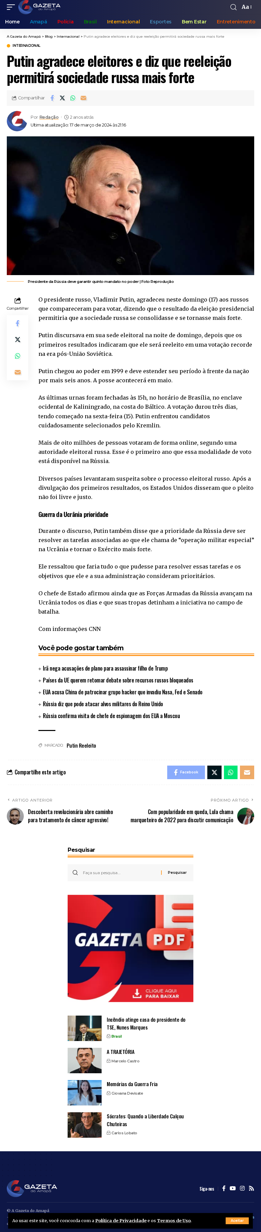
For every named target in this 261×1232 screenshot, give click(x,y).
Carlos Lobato (124, 1133)
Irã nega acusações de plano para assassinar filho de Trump (105, 668)
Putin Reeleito (81, 745)
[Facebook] (224, 1189)
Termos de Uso (174, 1220)
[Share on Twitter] (62, 98)
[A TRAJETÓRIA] (85, 1060)
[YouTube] (233, 1189)
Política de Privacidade (120, 1220)
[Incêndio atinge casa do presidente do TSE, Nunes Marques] (85, 1028)
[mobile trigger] (12, 7)
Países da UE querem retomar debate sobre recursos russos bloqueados (118, 680)
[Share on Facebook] (52, 98)
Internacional (26, 45)
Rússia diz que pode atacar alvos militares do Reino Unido (103, 704)
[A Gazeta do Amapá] (39, 7)
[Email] (83, 98)
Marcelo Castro (125, 1061)
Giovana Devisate (127, 1093)
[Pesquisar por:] (119, 872)
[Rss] (251, 1189)
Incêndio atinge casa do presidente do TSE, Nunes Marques (146, 1023)
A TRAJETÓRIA (120, 1051)
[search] (233, 7)
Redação (49, 117)
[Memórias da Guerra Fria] (85, 1092)
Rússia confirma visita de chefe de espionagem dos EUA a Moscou (111, 716)
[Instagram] (242, 1189)
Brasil (116, 1036)
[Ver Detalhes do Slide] (130, 948)
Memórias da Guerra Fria (132, 1083)
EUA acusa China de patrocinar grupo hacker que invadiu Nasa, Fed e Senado (123, 692)
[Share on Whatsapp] (73, 98)
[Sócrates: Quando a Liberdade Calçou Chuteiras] (85, 1125)
